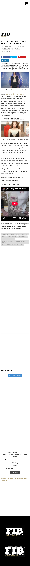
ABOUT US (24, 542)
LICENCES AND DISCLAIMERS (15, 546)
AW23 (21, 244)
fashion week (12, 236)
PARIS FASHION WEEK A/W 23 (10, 244)
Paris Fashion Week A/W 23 (15, 94)
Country (15, 463)
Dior (12, 234)
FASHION (19, 48)
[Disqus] (15, 270)
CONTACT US (11, 544)
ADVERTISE (18, 542)
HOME (4, 542)
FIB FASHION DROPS (9, 48)
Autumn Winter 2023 (8, 239)
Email (15, 465)
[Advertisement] (15, 15)
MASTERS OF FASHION (9, 50)
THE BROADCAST (11, 542)
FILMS (19, 50)
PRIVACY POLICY (18, 544)
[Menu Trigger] (26, 3)
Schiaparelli (22, 236)
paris (3, 236)
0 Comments (8, 51)
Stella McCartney (21, 234)
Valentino (5, 234)
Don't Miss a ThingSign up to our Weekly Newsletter (15, 453)
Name (15, 456)
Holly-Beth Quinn (7, 46)
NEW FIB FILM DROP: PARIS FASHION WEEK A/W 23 (14, 242)
